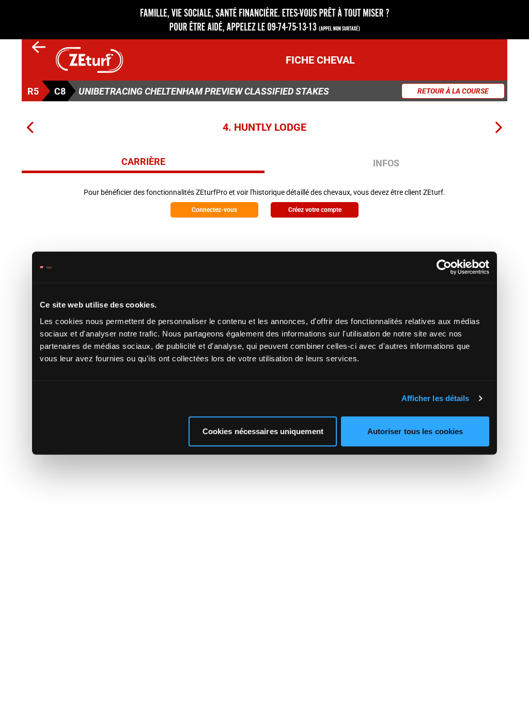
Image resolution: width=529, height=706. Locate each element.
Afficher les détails (435, 398)
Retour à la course (453, 91)
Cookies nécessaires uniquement (263, 430)
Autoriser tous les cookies (415, 430)
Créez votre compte (314, 209)
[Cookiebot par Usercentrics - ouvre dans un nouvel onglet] (444, 267)
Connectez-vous (214, 209)
